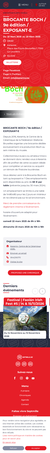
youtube (34, 378)
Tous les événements (17, 114)
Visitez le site (16, 262)
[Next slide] (42, 291)
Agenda (25, 400)
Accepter (35, 448)
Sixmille (30, 364)
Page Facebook (11, 70)
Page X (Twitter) (12, 74)
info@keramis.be (20, 78)
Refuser (13, 448)
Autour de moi (42, 5)
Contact (25, 404)
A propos (25, 391)
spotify (28, 378)
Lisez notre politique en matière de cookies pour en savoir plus (23, 437)
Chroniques (25, 395)
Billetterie (12, 62)
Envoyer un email (18, 253)
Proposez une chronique (25, 273)
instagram (22, 378)
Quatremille (18, 364)
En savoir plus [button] (9, 442)
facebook (16, 378)
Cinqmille (24, 364)
